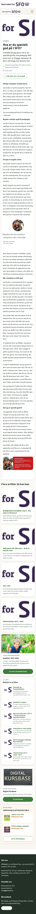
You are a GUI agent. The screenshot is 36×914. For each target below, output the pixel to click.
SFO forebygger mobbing (20, 826)
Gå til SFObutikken (18, 839)
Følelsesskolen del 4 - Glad (13, 621)
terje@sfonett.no (7, 891)
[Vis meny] (32, 11)
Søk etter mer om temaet (15, 76)
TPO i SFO (6, 586)
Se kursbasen (18, 799)
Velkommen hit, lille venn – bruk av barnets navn (16, 549)
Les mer (7, 908)
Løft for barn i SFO (17, 814)
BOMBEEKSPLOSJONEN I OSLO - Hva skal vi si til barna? (17, 512)
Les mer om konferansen (18, 671)
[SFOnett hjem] (15, 4)
